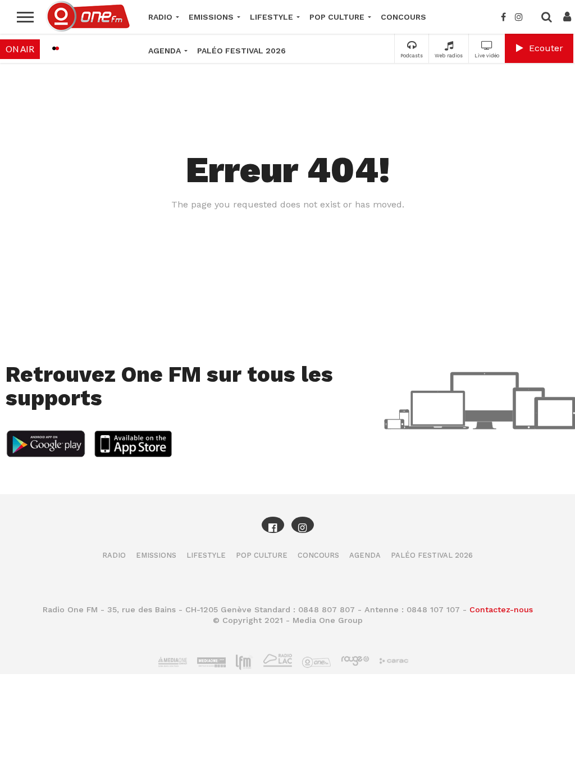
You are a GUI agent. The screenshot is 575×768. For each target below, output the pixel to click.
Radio (160, 16)
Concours (403, 16)
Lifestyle (271, 16)
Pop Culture (336, 16)
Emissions (211, 16)
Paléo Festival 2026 (241, 50)
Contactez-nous (501, 609)
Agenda (164, 50)
